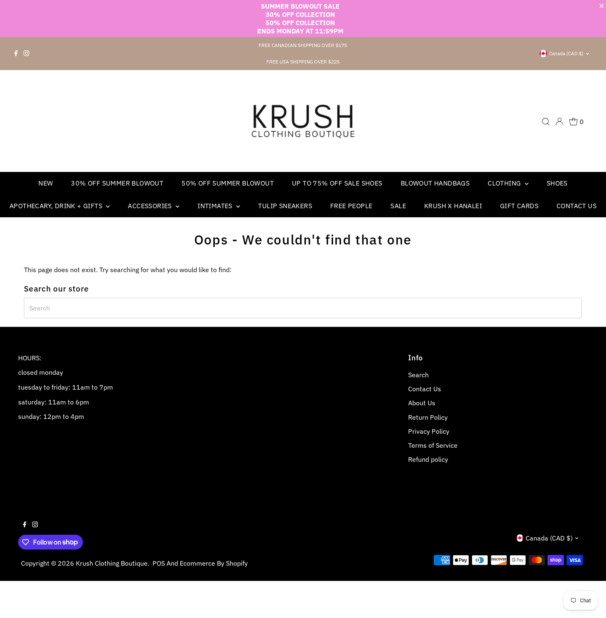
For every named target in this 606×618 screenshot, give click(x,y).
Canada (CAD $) (566, 53)
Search (418, 375)
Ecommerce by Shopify (214, 563)
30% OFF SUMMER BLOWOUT (117, 183)
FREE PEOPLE (351, 206)
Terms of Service (433, 445)
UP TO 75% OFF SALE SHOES (337, 183)
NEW (45, 183)
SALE (398, 206)
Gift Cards (519, 206)
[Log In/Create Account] (559, 121)
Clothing (505, 183)
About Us (421, 403)
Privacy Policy (428, 431)
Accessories (151, 206)
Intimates (215, 206)
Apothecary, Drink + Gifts (56, 206)
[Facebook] (16, 53)
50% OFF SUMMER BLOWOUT (227, 183)
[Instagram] (26, 53)
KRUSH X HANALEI (453, 206)
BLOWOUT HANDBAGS (435, 183)
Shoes (557, 183)
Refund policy (428, 459)
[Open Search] (546, 121)
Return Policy (428, 417)
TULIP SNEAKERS (285, 206)
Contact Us (577, 206)
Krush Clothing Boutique (112, 563)
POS (159, 563)
